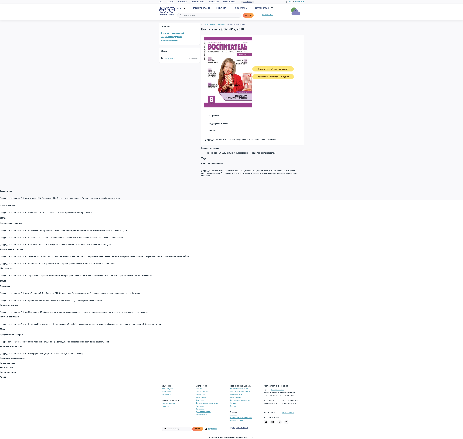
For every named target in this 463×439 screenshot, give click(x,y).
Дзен (272, 422)
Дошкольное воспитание (239, 389)
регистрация (299, 2)
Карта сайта (212, 429)
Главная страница (209, 24)
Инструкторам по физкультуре (207, 403)
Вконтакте (266, 422)
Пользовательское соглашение (241, 418)
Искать (248, 15)
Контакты (233, 415)
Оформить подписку (169, 41)
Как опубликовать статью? (172, 33)
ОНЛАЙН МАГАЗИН (229, 2)
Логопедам (200, 400)
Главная (199, 389)
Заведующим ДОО (202, 392)
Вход (290, 2)
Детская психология (203, 412)
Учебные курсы (167, 389)
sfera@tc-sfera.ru (288, 413)
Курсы (161, 2)
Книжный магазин (168, 403)
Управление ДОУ (236, 394)
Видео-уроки (166, 392)
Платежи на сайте (236, 421)
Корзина (267, 14)
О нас (180, 8)
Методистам (200, 394)
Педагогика (200, 409)
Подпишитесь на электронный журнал (273, 77)
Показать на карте (277, 390)
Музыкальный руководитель (240, 392)
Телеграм (279, 422)
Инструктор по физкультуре (240, 400)
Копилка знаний (214, 2)
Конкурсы (165, 406)
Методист (233, 403)
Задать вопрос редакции (171, 37)
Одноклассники (286, 422)
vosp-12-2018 (169, 58)
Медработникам (201, 415)
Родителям (200, 406)
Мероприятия (182, 2)
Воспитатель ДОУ (236, 397)
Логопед (233, 406)
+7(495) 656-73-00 (289, 403)
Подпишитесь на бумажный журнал (273, 69)
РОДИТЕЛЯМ (222, 8)
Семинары (171, 2)
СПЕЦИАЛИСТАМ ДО (201, 8)
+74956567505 (247, 2)
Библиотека (241, 8)
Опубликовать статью (197, 2)
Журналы (221, 24)
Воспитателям (201, 397)
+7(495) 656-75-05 (270, 403)
